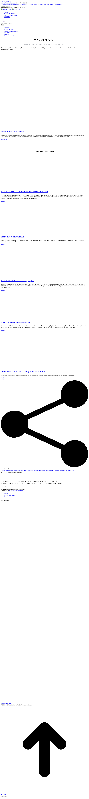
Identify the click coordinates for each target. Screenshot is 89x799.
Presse (6, 493)
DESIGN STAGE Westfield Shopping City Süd (17, 281)
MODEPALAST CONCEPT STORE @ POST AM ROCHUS (23, 372)
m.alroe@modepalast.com (8, 3)
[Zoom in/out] (6, 796)
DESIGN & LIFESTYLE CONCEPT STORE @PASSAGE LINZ (24, 192)
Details (3, 201)
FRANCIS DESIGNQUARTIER (12, 132)
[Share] (3, 796)
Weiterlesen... (4, 139)
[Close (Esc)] (1, 796)
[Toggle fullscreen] (5, 796)
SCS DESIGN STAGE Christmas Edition (15, 322)
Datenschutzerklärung (10, 495)
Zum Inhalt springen (6, 1)
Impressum (7, 496)
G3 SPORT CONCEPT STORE (12, 237)
